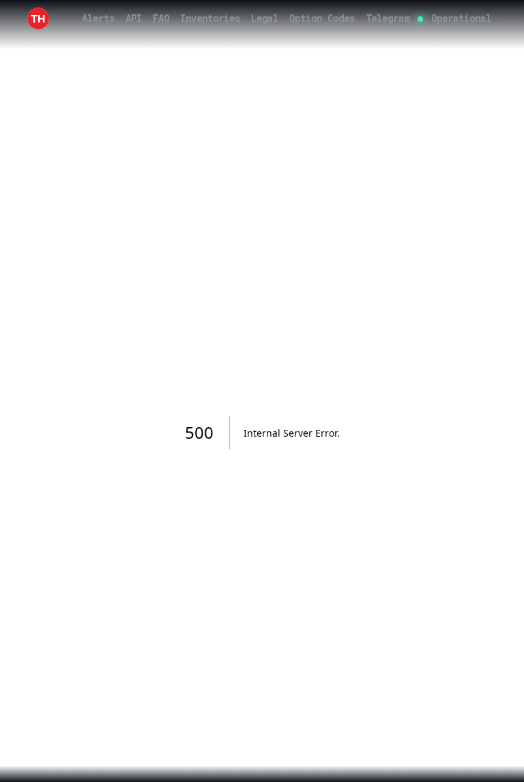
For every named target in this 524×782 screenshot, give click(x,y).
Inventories (210, 18)
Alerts (98, 18)
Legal (264, 18)
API (134, 18)
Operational (461, 18)
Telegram (387, 18)
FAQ (161, 18)
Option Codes (322, 18)
